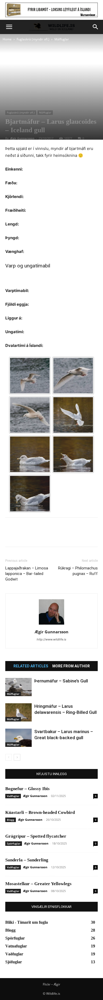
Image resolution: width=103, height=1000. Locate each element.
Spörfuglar (13, 843)
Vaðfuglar (13, 796)
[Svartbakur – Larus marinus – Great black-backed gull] (18, 738)
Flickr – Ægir (51, 984)
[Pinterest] (35, 536)
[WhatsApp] (47, 536)
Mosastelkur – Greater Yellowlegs (38, 883)
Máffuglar (61, 39)
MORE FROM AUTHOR (71, 666)
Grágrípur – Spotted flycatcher (35, 836)
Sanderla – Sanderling (26, 859)
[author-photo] (51, 624)
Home (7, 39)
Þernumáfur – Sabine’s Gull (61, 680)
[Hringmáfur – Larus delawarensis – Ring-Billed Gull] (18, 712)
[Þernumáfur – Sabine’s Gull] (18, 687)
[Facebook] (10, 536)
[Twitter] (22, 536)
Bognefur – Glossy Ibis (27, 788)
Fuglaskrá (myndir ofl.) (33, 39)
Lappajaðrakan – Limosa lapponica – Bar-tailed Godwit (26, 574)
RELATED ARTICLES (30, 666)
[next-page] (17, 757)
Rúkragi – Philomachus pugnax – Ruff (78, 571)
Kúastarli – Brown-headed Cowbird (40, 812)
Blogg (10, 820)
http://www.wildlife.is (51, 639)
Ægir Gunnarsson (22, 138)
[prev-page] (8, 757)
